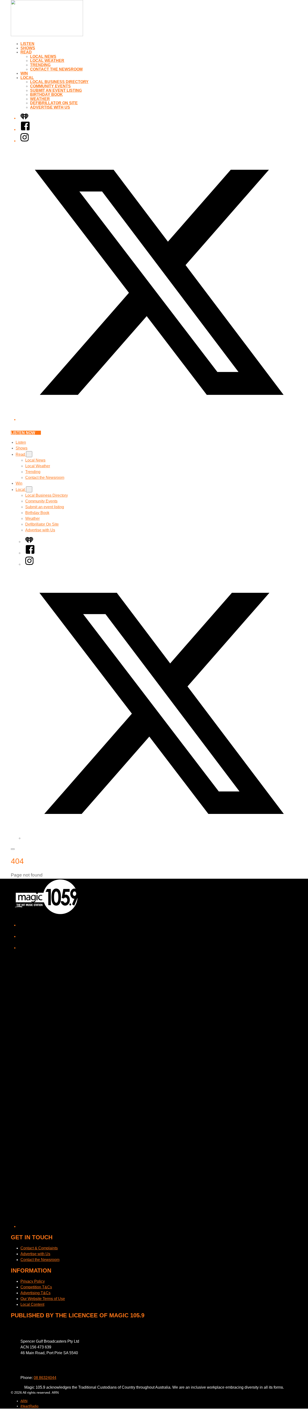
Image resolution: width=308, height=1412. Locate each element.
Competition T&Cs (36, 1287)
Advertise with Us (50, 107)
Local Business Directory (59, 82)
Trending (40, 65)
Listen (27, 44)
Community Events (50, 86)
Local (27, 78)
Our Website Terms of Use (42, 1299)
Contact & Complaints (39, 1248)
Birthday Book (46, 94)
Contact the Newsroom (56, 69)
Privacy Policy (32, 1281)
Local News (43, 56)
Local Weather (47, 61)
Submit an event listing (56, 90)
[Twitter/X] (158, 419)
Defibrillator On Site (54, 103)
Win (24, 73)
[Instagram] (24, 141)
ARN (23, 1401)
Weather (40, 99)
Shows (27, 48)
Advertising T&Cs (35, 1293)
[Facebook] (25, 129)
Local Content (32, 1304)
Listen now (23, 433)
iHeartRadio (29, 1406)
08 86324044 (45, 1378)
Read (26, 52)
